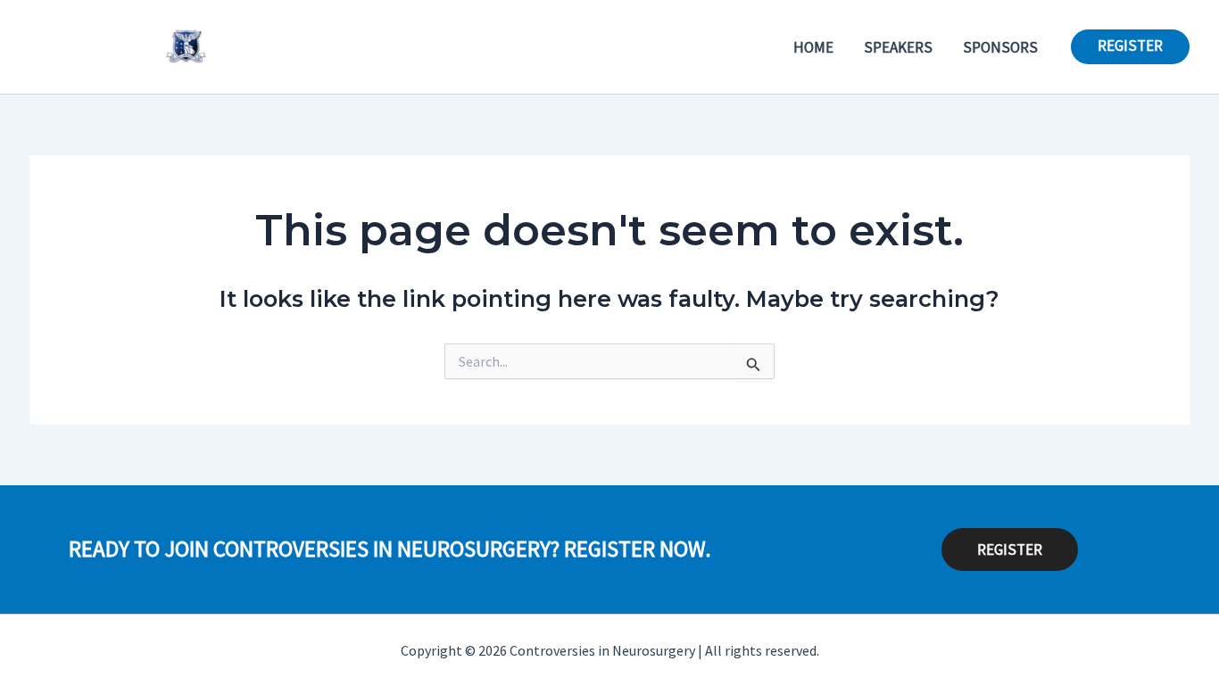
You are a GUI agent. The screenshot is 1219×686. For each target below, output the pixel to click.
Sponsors (1000, 47)
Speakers (898, 47)
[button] (1130, 46)
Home (813, 47)
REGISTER (1009, 549)
